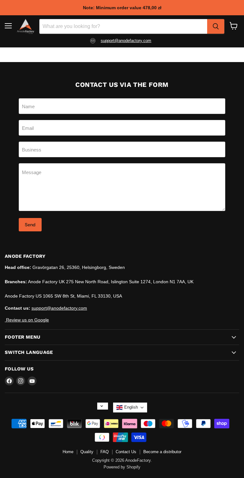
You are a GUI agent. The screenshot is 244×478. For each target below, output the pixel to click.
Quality (86, 451)
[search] (215, 26)
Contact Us (126, 451)
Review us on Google (27, 319)
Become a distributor (162, 451)
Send (30, 225)
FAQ (104, 451)
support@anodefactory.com (59, 308)
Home (68, 451)
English (131, 407)
